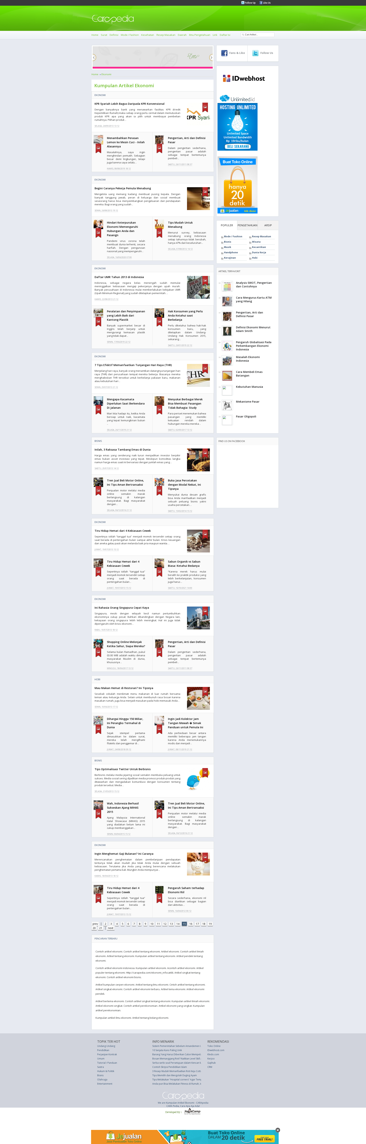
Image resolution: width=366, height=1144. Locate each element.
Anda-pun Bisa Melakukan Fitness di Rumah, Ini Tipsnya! (182, 1083)
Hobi (97, 679)
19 (210, 924)
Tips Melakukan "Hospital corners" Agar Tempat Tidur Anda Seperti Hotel (191, 1079)
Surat (104, 35)
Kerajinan (230, 257)
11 (158, 924)
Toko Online (214, 1046)
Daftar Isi (225, 35)
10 (151, 924)
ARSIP (268, 225)
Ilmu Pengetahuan (199, 35)
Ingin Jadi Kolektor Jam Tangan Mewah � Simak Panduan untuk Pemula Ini (185, 723)
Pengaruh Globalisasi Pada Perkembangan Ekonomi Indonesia (253, 345)
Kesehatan (147, 35)
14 (177, 924)
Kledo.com (213, 1054)
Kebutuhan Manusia (249, 387)
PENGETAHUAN (247, 225)
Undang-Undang (106, 1046)
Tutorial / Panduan (107, 1062)
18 (203, 924)
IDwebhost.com (215, 1050)
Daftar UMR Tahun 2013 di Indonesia (119, 277)
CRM (209, 1067)
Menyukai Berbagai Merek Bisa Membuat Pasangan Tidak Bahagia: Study (185, 403)
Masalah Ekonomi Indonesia (248, 358)
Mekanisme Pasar (247, 401)
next (110, 928)
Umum (100, 1058)
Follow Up (250, 2)
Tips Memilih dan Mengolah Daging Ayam (174, 1075)
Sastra (100, 1067)
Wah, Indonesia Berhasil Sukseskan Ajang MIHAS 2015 (123, 808)
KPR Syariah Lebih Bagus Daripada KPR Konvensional (130, 104)
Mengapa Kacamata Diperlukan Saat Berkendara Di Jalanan (126, 403)
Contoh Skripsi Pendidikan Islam (169, 1067)
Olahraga (102, 1079)
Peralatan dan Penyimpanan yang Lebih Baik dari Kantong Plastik (126, 315)
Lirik (215, 35)
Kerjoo (211, 1058)
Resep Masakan (166, 35)
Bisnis (98, 441)
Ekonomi (106, 74)
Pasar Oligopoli (246, 416)
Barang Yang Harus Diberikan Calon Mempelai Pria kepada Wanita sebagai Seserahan (198, 1054)
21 (100, 928)
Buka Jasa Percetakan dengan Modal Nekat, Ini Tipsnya (184, 485)
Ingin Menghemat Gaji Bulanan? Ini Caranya (124, 853)
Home (95, 35)
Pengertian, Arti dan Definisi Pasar (249, 314)
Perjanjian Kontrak (107, 1054)
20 (94, 928)
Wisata (256, 241)
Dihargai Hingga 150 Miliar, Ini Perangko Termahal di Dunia (125, 723)
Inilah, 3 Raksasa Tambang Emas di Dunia (123, 449)
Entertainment (104, 1083)
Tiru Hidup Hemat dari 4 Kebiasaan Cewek (123, 530)
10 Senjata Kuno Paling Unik (167, 1050)
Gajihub (211, 1062)
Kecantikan (259, 247)
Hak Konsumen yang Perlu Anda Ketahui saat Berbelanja (185, 315)
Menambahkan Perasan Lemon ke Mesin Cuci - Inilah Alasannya (126, 142)
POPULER (227, 225)
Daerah (182, 35)
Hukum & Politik (105, 1071)
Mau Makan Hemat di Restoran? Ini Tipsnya (124, 688)
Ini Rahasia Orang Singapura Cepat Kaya (122, 607)
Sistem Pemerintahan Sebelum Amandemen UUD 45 (180, 1046)
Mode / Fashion (130, 35)
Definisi (114, 35)
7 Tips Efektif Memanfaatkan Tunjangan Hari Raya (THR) (133, 365)
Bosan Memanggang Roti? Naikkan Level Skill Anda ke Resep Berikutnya (190, 1058)
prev (95, 924)
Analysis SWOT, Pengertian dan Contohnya (254, 284)
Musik (227, 247)
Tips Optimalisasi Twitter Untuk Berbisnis (123, 769)
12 (164, 924)
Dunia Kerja (259, 252)
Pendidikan (103, 1050)
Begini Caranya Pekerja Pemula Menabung (123, 188)
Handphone (231, 252)
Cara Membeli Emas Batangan (249, 373)
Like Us (266, 2)
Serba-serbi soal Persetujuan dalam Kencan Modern (180, 1062)
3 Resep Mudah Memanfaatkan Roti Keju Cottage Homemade (185, 1071)
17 (197, 924)
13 (171, 924)
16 (190, 924)
